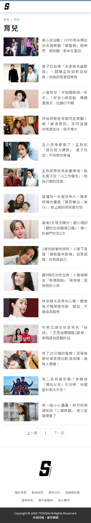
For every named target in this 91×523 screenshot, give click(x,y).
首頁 (6, 19)
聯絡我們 (37, 492)
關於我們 (21, 492)
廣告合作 (54, 492)
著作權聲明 (45, 500)
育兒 (17, 19)
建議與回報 (72, 492)
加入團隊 (64, 500)
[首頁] (45, 468)
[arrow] (7, 7)
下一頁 (59, 432)
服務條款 (27, 500)
